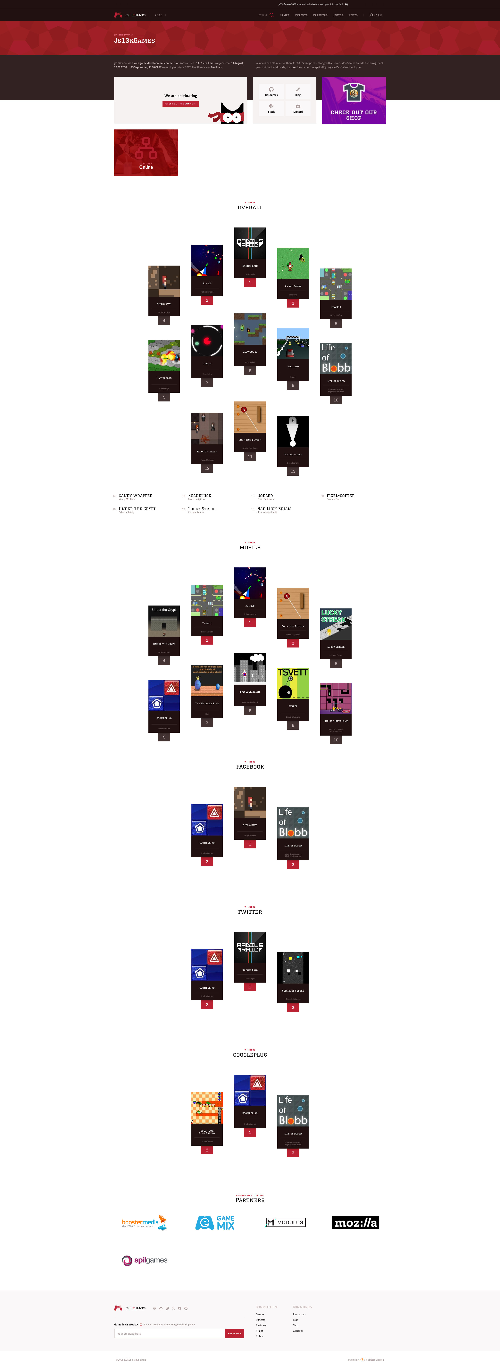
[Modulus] (285, 1223)
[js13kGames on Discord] (161, 1308)
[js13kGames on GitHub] (186, 1308)
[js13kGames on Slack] (155, 1308)
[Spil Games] (144, 1261)
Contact (298, 1330)
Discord (298, 111)
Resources (271, 94)
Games (284, 15)
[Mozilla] (355, 1223)
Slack (271, 111)
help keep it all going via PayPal (325, 67)
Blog (298, 94)
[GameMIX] (214, 1223)
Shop (296, 1325)
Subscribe (234, 1333)
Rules (353, 15)
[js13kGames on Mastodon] (167, 1308)
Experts (301, 15)
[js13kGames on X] (173, 1308)
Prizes (338, 15)
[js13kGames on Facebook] (180, 1308)
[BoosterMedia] (144, 1222)
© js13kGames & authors (131, 1359)
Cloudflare (373, 1359)
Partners (320, 15)
